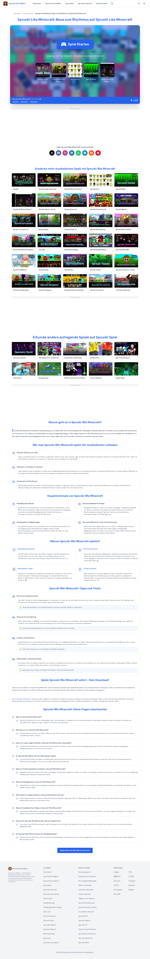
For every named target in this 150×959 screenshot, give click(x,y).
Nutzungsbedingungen (88, 881)
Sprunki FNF (83, 916)
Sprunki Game (28, 13)
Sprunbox (47, 938)
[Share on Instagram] (65, 153)
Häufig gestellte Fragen (52, 907)
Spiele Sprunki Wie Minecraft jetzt (75, 850)
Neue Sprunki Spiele (51, 894)
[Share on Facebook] (58, 153)
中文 (130, 872)
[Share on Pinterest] (98, 153)
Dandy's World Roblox (87, 929)
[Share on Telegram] (85, 153)
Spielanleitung (48, 903)
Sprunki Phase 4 (49, 916)
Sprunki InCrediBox (53, 3)
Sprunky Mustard (85, 938)
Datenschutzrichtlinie (87, 876)
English (116, 872)
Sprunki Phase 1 (85, 920)
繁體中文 (117, 876)
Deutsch (117, 881)
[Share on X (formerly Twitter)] (52, 153)
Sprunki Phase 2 (49, 925)
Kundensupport (85, 872)
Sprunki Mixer (84, 942)
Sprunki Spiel (101, 3)
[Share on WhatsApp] (78, 153)
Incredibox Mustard (86, 912)
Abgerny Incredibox (86, 898)
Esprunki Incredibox (51, 881)
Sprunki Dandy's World (88, 907)
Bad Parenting (49, 934)
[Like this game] (131, 100)
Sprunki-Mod (48, 920)
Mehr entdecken (85, 885)
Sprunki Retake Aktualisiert (21, 699)
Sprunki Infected (85, 3)
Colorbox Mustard (86, 890)
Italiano (131, 890)
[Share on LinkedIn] (71, 153)
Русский (117, 894)
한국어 (116, 885)
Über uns (47, 912)
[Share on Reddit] (91, 153)
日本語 (131, 876)
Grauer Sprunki (84, 894)
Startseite (37, 3)
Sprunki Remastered (87, 903)
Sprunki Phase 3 (49, 929)
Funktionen (47, 898)
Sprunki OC (83, 925)
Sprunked (69, 3)
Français (132, 881)
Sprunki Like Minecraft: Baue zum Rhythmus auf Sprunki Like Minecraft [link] (61, 13)
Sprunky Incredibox (51, 942)
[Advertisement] (75, 125)
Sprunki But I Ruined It (87, 934)
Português (118, 890)
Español (132, 885)
